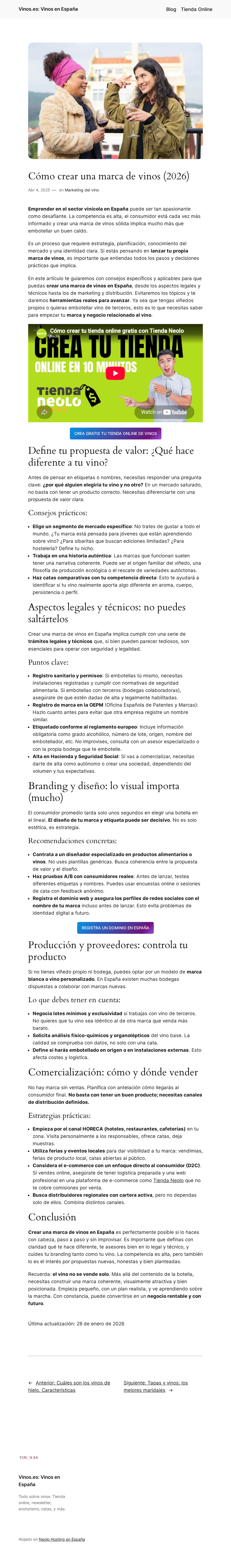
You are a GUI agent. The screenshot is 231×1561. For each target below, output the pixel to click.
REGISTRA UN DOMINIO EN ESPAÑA (115, 927)
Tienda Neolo (168, 1180)
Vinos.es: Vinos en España (48, 9)
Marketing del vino (82, 189)
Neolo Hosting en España (62, 1539)
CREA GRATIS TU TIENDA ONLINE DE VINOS (115, 433)
